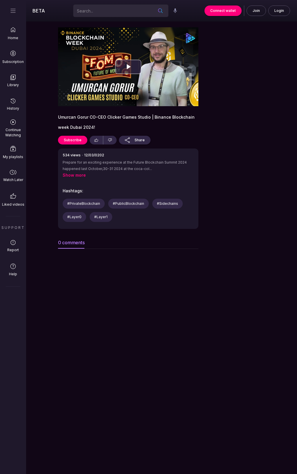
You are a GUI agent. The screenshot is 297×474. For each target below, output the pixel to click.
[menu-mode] (13, 11)
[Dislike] (110, 140)
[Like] (96, 140)
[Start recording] (175, 11)
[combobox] (112, 11)
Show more (74, 175)
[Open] (160, 10)
